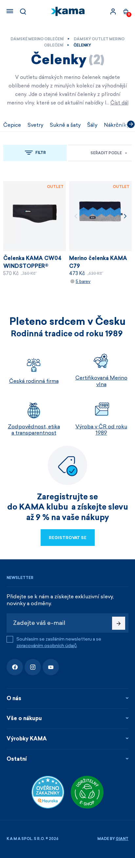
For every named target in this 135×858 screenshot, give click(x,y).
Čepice (12, 125)
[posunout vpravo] (131, 124)
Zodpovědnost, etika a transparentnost (34, 429)
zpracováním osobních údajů (46, 645)
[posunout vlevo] (4, 124)
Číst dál (119, 103)
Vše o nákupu (24, 718)
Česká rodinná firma (34, 381)
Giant (122, 839)
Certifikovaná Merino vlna (101, 381)
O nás (14, 698)
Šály (92, 125)
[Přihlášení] (113, 11)
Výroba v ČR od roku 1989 (101, 429)
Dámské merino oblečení (37, 39)
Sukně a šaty (65, 125)
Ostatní (17, 759)
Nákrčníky (116, 125)
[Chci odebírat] (118, 623)
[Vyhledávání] (23, 11)
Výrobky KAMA (27, 739)
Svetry (35, 125)
